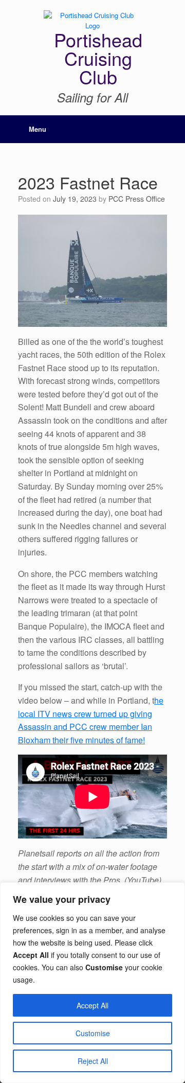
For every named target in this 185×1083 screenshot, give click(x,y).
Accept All (92, 1005)
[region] (92, 982)
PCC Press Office (136, 199)
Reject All (93, 1061)
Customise (93, 1033)
